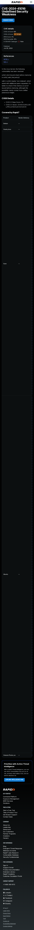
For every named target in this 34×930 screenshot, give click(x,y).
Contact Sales (8, 817)
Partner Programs (9, 834)
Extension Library (9, 872)
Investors (6, 836)
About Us (6, 825)
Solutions (6, 803)
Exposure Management (11, 799)
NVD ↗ (6, 62)
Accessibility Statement (9, 923)
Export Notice (6, 916)
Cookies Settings (7, 926)
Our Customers (8, 831)
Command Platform (10, 797)
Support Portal (8, 867)
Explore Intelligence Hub (14, 779)
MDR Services (8, 801)
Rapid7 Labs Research (10, 853)
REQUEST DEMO (8, 20)
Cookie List (6, 921)
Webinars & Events (9, 851)
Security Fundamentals (11, 857)
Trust (4, 918)
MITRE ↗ (6, 59)
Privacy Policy (7, 913)
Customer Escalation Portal (12, 876)
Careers (6, 838)
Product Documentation (11, 870)
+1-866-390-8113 (9, 884)
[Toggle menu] (31, 2)
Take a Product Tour (10, 812)
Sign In (5, 865)
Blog (4, 846)
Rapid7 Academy (9, 874)
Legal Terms (6, 910)
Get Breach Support (10, 815)
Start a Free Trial (9, 810)
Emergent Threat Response (12, 848)
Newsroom (7, 829)
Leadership (7, 827)
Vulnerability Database (10, 855)
